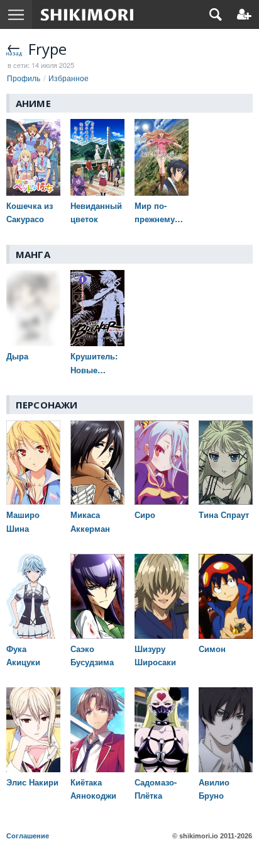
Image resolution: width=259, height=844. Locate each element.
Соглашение (27, 836)
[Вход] (244, 14)
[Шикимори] (87, 14)
